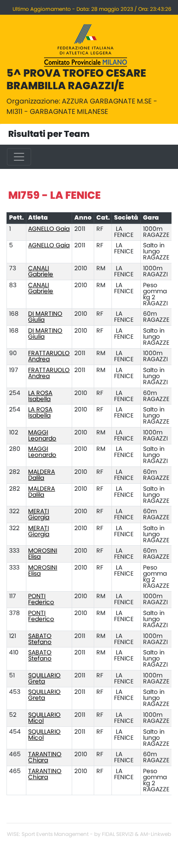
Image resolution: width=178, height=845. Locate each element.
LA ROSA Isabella (40, 396)
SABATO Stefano (39, 639)
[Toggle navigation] (19, 156)
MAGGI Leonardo (42, 436)
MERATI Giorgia (38, 514)
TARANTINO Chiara (44, 757)
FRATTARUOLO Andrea (49, 356)
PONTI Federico (41, 599)
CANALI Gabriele (40, 271)
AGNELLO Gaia (49, 229)
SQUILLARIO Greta (44, 679)
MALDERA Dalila (41, 475)
